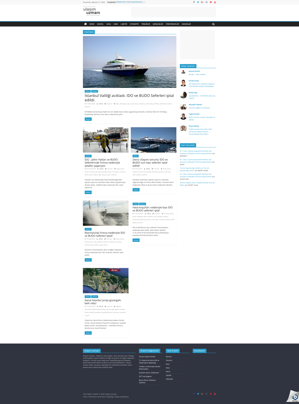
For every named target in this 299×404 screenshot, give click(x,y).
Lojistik (124, 24)
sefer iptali (149, 104)
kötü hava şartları (157, 172)
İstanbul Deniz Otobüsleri (149, 373)
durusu (108, 309)
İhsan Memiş (194, 126)
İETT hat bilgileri (145, 376)
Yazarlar (169, 360)
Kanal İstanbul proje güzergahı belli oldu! (103, 301)
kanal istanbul (89, 312)
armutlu (166, 214)
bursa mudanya (138, 216)
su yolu (87, 315)
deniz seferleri (148, 216)
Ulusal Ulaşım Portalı (147, 356)
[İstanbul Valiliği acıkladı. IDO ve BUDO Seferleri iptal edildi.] (129, 37)
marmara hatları (164, 220)
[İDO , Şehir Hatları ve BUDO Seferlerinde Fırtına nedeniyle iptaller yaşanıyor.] (105, 128)
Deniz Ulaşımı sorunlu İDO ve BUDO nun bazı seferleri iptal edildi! (150, 162)
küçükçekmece (107, 312)
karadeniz (98, 312)
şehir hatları (93, 175)
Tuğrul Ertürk (194, 114)
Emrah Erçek (194, 81)
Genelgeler (158, 24)
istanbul (104, 172)
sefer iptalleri (137, 175)
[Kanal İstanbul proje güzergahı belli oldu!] (105, 269)
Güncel (100, 24)
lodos (109, 172)
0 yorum (109, 104)
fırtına (92, 172)
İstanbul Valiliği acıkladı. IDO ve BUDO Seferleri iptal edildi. (129, 97)
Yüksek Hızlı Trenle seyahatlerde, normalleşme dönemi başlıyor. (129, 3)
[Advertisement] (173, 12)
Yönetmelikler (172, 24)
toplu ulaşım (102, 175)
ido (128, 104)
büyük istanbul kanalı (98, 309)
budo (117, 104)
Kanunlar (186, 24)
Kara (116, 24)
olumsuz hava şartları (92, 245)
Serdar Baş (193, 93)
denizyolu (123, 104)
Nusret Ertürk (194, 71)
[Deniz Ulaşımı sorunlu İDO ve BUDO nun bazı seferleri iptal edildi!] (153, 128)
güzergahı (115, 309)
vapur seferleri (112, 175)
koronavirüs (134, 104)
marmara (142, 104)
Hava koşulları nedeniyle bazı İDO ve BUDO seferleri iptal (153, 209)
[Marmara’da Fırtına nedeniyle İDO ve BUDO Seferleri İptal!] (105, 202)
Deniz (91, 24)
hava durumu (89, 242)
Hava (108, 24)
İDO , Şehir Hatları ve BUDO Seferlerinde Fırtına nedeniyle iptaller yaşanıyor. (102, 162)
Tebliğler (146, 24)
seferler (156, 104)
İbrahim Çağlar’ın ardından (199, 108)
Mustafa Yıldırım (195, 104)
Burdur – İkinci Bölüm (197, 74)
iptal (99, 172)
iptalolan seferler (102, 242)
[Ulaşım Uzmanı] (85, 24)
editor (101, 104)
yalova (140, 223)
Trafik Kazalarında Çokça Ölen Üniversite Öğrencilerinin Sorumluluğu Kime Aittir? (200, 131)
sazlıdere (123, 312)
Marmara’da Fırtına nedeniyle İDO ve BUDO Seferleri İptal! (105, 234)
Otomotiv (134, 24)
